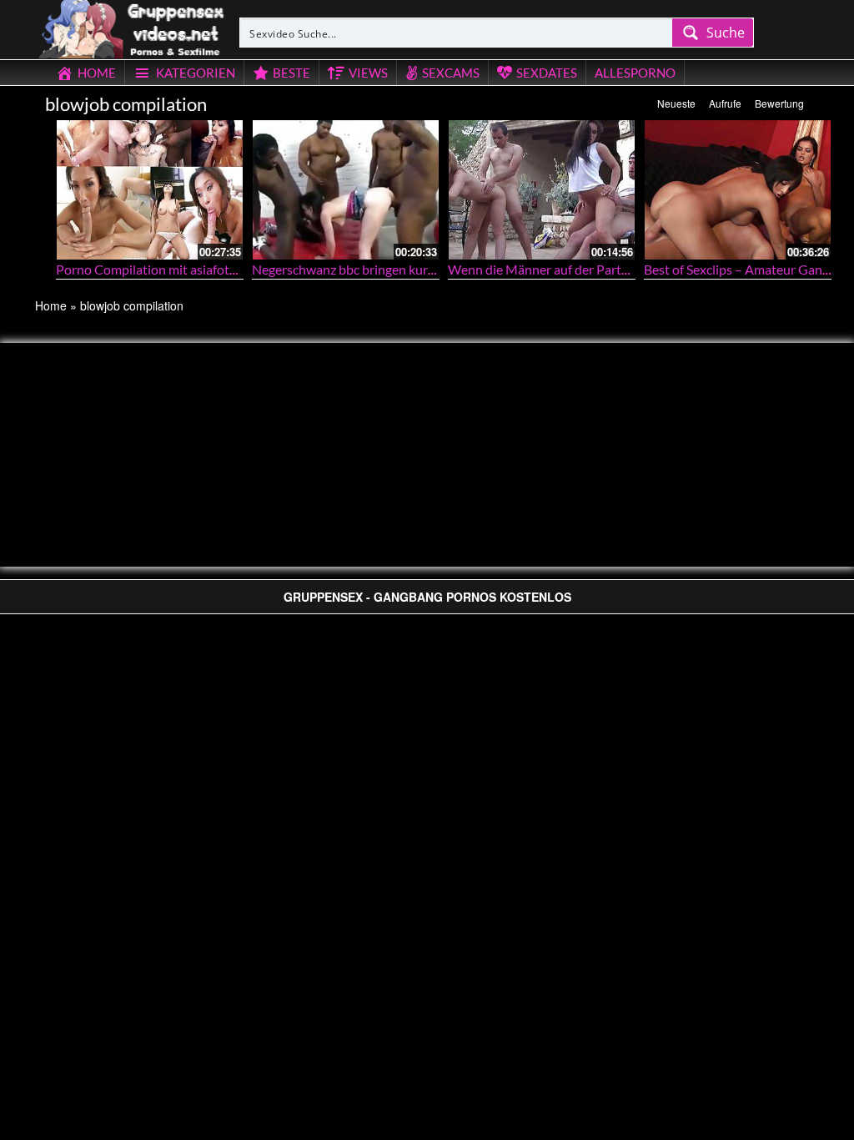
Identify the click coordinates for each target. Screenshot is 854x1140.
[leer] (132, 26)
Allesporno (635, 72)
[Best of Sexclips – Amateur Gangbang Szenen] (737, 189)
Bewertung (779, 103)
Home (51, 305)
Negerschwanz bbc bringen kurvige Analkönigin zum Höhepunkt (435, 269)
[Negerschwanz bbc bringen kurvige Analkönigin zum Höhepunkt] (346, 189)
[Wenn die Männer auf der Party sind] (541, 189)
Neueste (676, 103)
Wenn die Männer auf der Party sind (551, 269)
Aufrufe (725, 103)
